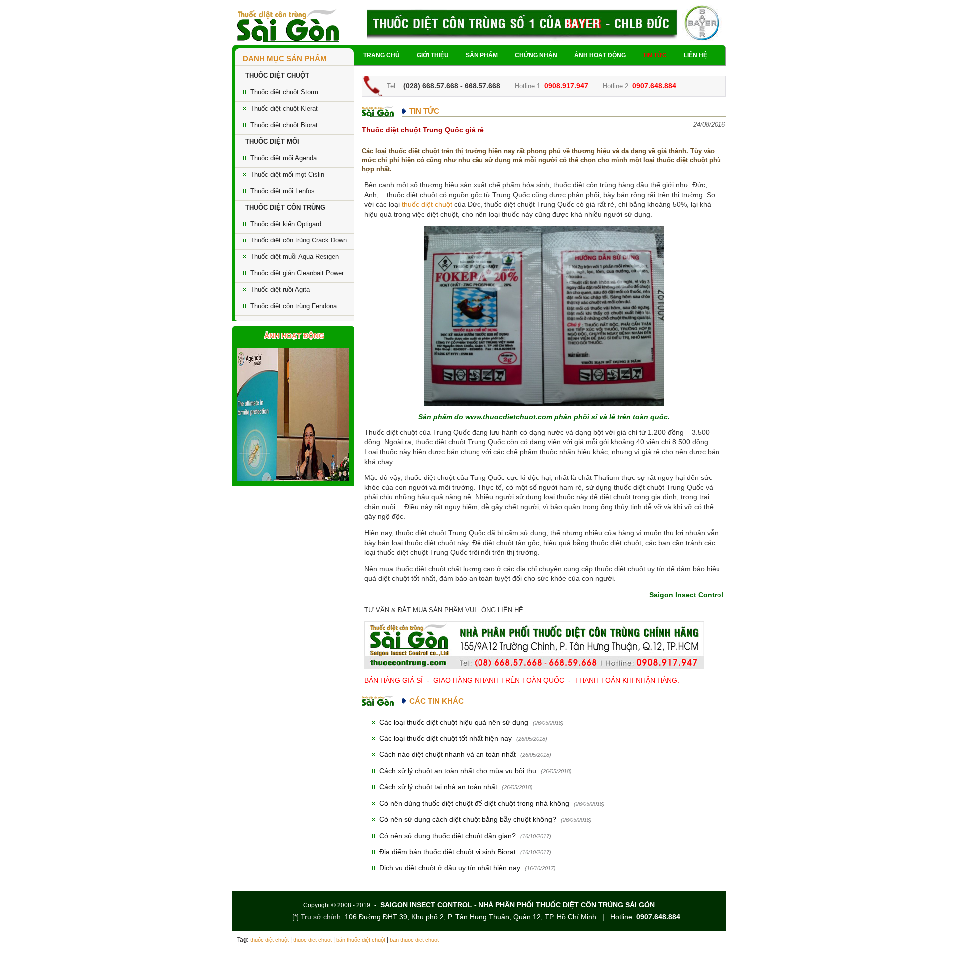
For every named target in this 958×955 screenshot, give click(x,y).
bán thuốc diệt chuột (360, 940)
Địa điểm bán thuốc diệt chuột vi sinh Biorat (447, 852)
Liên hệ (695, 55)
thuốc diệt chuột (427, 204)
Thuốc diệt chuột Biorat (284, 125)
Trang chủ (381, 55)
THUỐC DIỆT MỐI (272, 141)
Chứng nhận (536, 55)
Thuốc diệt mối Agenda (283, 158)
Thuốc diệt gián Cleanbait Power (297, 273)
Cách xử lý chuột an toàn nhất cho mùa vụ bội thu (457, 771)
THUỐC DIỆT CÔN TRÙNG (285, 207)
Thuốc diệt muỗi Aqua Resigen (294, 256)
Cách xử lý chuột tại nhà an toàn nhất (438, 787)
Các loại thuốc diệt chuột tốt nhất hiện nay (445, 738)
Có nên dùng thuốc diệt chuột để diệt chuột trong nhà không (474, 803)
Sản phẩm (482, 55)
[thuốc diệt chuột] (288, 24)
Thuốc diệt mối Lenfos (282, 191)
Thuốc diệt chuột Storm (284, 92)
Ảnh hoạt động (600, 55)
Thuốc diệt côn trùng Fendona (293, 306)
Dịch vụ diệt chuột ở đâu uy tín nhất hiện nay (449, 868)
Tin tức (655, 55)
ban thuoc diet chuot (414, 940)
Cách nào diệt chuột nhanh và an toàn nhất (447, 754)
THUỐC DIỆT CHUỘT (277, 75)
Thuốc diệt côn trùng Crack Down (298, 240)
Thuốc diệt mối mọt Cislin (287, 174)
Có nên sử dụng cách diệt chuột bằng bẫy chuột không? (467, 819)
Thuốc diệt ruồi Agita (280, 289)
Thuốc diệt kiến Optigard (285, 224)
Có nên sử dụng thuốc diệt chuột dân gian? (447, 836)
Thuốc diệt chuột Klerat (284, 108)
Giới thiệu (433, 55)
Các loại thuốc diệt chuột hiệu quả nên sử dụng (453, 722)
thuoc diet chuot (312, 940)
